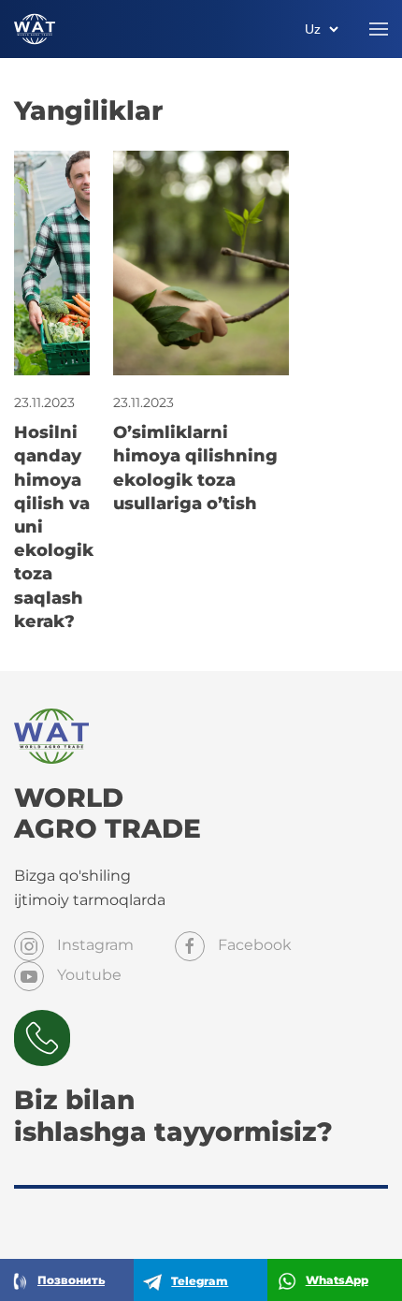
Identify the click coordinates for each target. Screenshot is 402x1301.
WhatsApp (337, 1280)
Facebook (253, 945)
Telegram (199, 1281)
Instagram (93, 945)
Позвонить (71, 1280)
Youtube (87, 975)
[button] (378, 29)
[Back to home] (34, 29)
